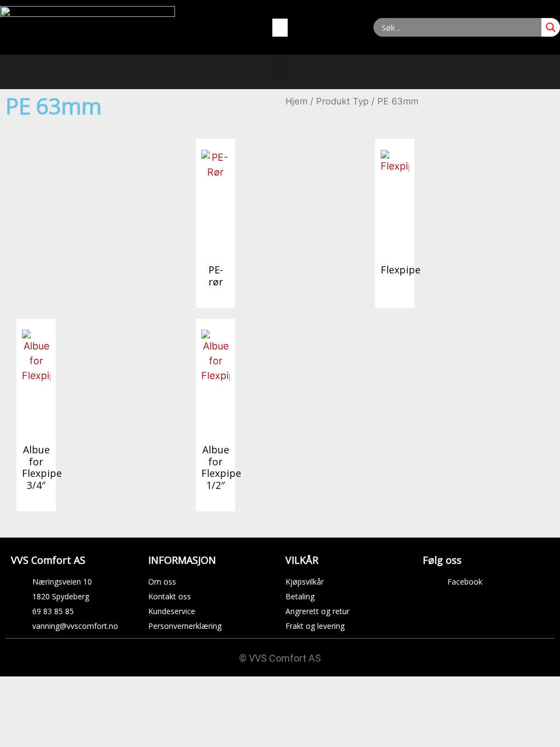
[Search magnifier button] (550, 27)
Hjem (296, 101)
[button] (280, 27)
